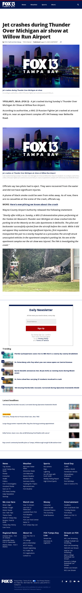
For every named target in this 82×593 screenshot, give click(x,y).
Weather (27, 463)
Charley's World (69, 469)
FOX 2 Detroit (27, 42)
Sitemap (5, 496)
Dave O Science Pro (71, 484)
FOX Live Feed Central (30, 520)
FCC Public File (28, 551)
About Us (27, 533)
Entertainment (71, 502)
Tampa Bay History (9, 525)
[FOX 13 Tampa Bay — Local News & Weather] (10, 4)
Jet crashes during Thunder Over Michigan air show (22, 90)
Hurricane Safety (28, 481)
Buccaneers (48, 467)
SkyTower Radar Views (28, 467)
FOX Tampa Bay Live (30, 525)
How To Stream (28, 505)
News (5, 463)
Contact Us (27, 556)
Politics (5, 481)
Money (47, 502)
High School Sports (50, 481)
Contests (67, 518)
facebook (62, 581)
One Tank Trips (8, 513)
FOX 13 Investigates (9, 484)
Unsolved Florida (8, 486)
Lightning (47, 472)
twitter (66, 581)
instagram (70, 581)
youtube (74, 581)
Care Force (6, 527)
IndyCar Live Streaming (68, 551)
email (78, 581)
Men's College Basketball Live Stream (69, 557)
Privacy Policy (43, 338)
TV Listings (27, 540)
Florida (5, 474)
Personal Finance (49, 510)
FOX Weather (27, 489)
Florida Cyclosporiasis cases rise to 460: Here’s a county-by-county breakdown (46, 354)
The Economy (48, 513)
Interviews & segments (48, 542)
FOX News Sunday (9, 491)
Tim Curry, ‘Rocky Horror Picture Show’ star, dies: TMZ (21, 417)
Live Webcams (28, 474)
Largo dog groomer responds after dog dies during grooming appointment (28, 423)
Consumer (6, 476)
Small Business (49, 515)
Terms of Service (42, 340)
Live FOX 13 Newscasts (27, 508)
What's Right (7, 505)
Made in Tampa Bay (10, 518)
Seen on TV (6, 489)
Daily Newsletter (8, 494)
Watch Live (28, 502)
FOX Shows (68, 513)
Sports (47, 463)
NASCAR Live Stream (71, 548)
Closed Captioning (29, 548)
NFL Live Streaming (71, 538)
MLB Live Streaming (71, 545)
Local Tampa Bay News (9, 470)
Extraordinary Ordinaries (68, 475)
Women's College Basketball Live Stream (70, 563)
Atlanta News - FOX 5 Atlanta (10, 546)
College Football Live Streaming (71, 542)
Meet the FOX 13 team (29, 537)
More (53, 5)
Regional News (10, 533)
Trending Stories (69, 510)
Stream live (47, 538)
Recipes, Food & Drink (8, 521)
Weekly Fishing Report (51, 479)
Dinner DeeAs (7, 510)
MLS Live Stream (70, 570)
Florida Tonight (8, 508)
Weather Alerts (28, 479)
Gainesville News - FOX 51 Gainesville (9, 541)
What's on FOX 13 (70, 515)
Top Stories (7, 467)
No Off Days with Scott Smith (50, 475)
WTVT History (28, 545)
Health (5, 479)
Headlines (67, 505)
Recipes (66, 479)
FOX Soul (26, 517)
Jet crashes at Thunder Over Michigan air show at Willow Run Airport (29, 173)
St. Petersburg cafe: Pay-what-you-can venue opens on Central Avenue (43, 362)
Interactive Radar (29, 471)
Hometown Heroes (70, 472)
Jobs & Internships (29, 543)
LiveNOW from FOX (30, 512)
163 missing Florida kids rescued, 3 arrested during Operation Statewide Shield (47, 388)
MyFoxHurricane (28, 486)
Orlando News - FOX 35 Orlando (10, 537)
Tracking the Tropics (30, 484)
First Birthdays (69, 481)
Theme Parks (7, 515)
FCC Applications (29, 553)
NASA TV (26, 522)
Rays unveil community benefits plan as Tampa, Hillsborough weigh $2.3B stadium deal (32, 443)
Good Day (68, 463)
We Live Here (9, 502)
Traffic (66, 467)
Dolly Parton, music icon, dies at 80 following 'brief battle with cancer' (26, 433)
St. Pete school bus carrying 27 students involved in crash (38, 379)
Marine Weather (28, 476)
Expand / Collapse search (78, 4)
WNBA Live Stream (70, 568)
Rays (45, 469)
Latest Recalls (48, 508)
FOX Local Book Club (71, 508)
